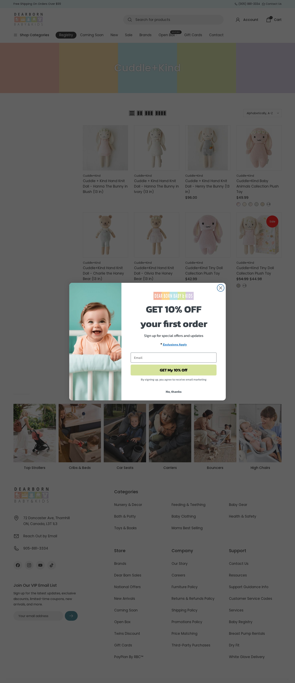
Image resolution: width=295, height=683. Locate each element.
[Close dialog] (220, 287)
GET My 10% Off (173, 370)
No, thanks (174, 391)
